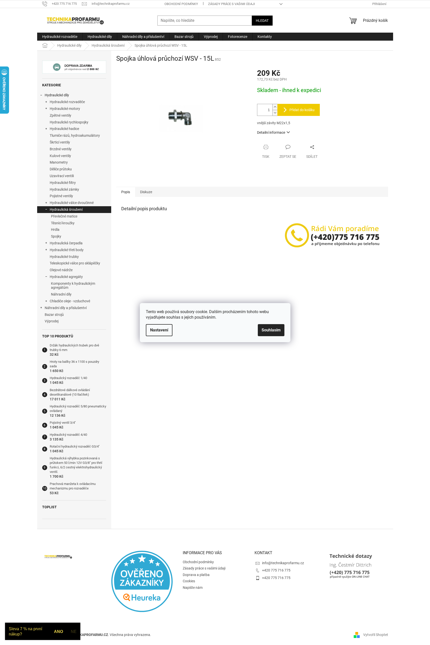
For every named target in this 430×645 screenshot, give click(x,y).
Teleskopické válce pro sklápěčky (75, 263)
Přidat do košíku (302, 110)
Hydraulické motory (65, 109)
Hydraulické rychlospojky (69, 122)
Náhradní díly (61, 294)
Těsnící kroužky (63, 223)
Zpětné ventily (60, 115)
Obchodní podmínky (181, 4)
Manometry (59, 162)
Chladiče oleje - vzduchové (70, 301)
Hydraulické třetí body (67, 250)
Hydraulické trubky (64, 257)
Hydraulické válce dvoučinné (72, 203)
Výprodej (51, 321)
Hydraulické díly (57, 95)
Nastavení (159, 330)
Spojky (56, 236)
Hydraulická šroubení (66, 209)
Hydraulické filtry (63, 183)
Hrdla (55, 230)
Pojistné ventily (61, 196)
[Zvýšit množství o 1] (274, 107)
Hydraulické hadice (64, 129)
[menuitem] (59, 37)
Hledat (262, 21)
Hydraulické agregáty (66, 277)
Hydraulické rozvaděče (67, 102)
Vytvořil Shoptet (375, 634)
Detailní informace (271, 132)
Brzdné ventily (61, 149)
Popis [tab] (125, 192)
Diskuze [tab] (146, 192)
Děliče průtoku (61, 169)
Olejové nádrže (61, 270)
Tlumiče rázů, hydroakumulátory (75, 135)
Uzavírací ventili (62, 176)
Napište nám (193, 588)
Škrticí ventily (60, 142)
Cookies (189, 581)
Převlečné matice (64, 216)
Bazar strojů (54, 315)
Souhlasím (271, 330)
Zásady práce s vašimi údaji (231, 4)
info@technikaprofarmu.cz (283, 563)
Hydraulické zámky (64, 189)
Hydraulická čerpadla (66, 243)
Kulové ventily (60, 156)
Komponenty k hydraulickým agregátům (73, 285)
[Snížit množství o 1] (274, 113)
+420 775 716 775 (276, 570)
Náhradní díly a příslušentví (66, 308)
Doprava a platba (196, 575)
